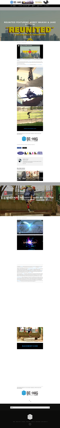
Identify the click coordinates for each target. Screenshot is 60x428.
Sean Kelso (34, 268)
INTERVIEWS (25, 5)
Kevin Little (27, 26)
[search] (49, 407)
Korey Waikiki (18, 59)
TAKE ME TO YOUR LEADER (20, 268)
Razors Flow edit (32, 59)
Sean (41, 270)
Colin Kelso (38, 268)
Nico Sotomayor (28, 64)
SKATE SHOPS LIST (39, 5)
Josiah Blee (26, 144)
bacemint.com (30, 346)
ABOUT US (29, 5)
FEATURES (20, 5)
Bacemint (22, 266)
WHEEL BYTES (14, 5)
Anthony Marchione (30, 268)
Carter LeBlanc (37, 64)
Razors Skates (33, 144)
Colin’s (23, 273)
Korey (28, 61)
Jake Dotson (22, 59)
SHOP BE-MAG (33, 5)
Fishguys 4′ (30, 272)
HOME (12, 5)
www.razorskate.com (30, 128)
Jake (31, 61)
